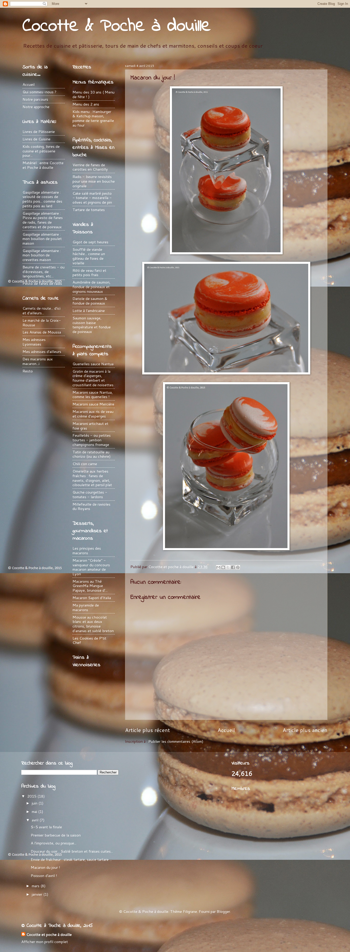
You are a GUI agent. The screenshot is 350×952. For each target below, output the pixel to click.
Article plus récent (147, 730)
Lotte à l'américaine (89, 310)
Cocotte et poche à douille (49, 934)
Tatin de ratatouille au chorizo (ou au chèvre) (92, 454)
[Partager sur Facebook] (232, 567)
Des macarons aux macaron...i (38, 361)
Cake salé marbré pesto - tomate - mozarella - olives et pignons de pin (92, 198)
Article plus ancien (305, 730)
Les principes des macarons (87, 551)
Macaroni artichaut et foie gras (90, 426)
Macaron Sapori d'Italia (92, 597)
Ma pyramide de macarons (86, 607)
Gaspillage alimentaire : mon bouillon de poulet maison (42, 239)
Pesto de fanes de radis (42, 283)
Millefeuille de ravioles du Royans (91, 506)
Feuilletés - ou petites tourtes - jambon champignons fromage (92, 440)
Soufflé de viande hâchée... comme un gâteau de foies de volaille (89, 256)
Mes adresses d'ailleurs (42, 351)
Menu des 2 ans (86, 104)
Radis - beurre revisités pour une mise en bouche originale (94, 181)
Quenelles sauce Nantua (93, 364)
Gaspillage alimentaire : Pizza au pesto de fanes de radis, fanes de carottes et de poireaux (43, 220)
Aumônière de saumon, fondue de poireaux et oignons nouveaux (91, 286)
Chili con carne (85, 463)
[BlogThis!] (223, 567)
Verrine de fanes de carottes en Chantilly (90, 167)
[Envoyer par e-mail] (218, 567)
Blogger (223, 911)
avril (35, 820)
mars (36, 885)
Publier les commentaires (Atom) (175, 741)
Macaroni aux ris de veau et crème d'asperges (93, 414)
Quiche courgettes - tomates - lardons (90, 494)
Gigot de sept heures (90, 242)
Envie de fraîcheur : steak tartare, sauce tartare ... (71, 859)
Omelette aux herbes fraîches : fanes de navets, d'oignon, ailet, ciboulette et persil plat (92, 477)
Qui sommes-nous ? (39, 92)
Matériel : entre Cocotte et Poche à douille (43, 165)
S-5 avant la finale (46, 827)
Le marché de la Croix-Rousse (42, 323)
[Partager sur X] (228, 567)
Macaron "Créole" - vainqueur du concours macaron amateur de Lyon (91, 567)
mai (35, 811)
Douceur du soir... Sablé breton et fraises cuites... (72, 851)
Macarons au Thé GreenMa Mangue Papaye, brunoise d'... (90, 586)
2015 (32, 796)
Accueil (226, 730)
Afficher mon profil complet (44, 941)
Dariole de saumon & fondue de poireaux (90, 301)
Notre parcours (35, 99)
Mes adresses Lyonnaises (34, 342)
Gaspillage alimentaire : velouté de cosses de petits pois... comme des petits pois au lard (42, 199)
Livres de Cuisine (36, 139)
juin (35, 803)
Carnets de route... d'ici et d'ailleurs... (41, 311)
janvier (37, 894)
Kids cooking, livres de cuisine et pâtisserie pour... (41, 151)
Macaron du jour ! (45, 867)
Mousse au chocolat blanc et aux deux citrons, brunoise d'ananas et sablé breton (93, 623)
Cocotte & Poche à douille (117, 26)
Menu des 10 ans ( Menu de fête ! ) (94, 94)
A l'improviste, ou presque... (53, 843)
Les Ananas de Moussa (42, 332)
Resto (28, 371)
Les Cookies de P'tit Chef (89, 640)
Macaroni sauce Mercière (93, 404)
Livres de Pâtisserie (39, 131)
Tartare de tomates (89, 209)
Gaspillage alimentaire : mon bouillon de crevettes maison (42, 255)
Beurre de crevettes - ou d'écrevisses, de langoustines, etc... (44, 271)
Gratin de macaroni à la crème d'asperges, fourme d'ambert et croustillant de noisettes (93, 378)
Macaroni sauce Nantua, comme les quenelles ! (93, 395)
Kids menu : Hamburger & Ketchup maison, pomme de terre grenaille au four (93, 118)
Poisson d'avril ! (44, 875)
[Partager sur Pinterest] (237, 567)
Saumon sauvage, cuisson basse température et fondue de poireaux (92, 324)
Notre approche (36, 106)
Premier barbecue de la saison (56, 835)
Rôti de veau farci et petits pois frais (89, 273)
